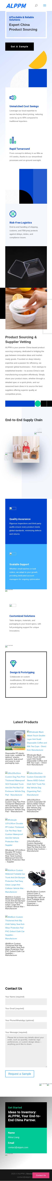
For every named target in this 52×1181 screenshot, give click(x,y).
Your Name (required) (14, 997)
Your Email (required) (14, 1008)
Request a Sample (19, 1073)
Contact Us (41, 1175)
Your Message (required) (16, 1032)
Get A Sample (19, 46)
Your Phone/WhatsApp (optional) (19, 1020)
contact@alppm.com (18, 1147)
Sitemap (30, 1174)
